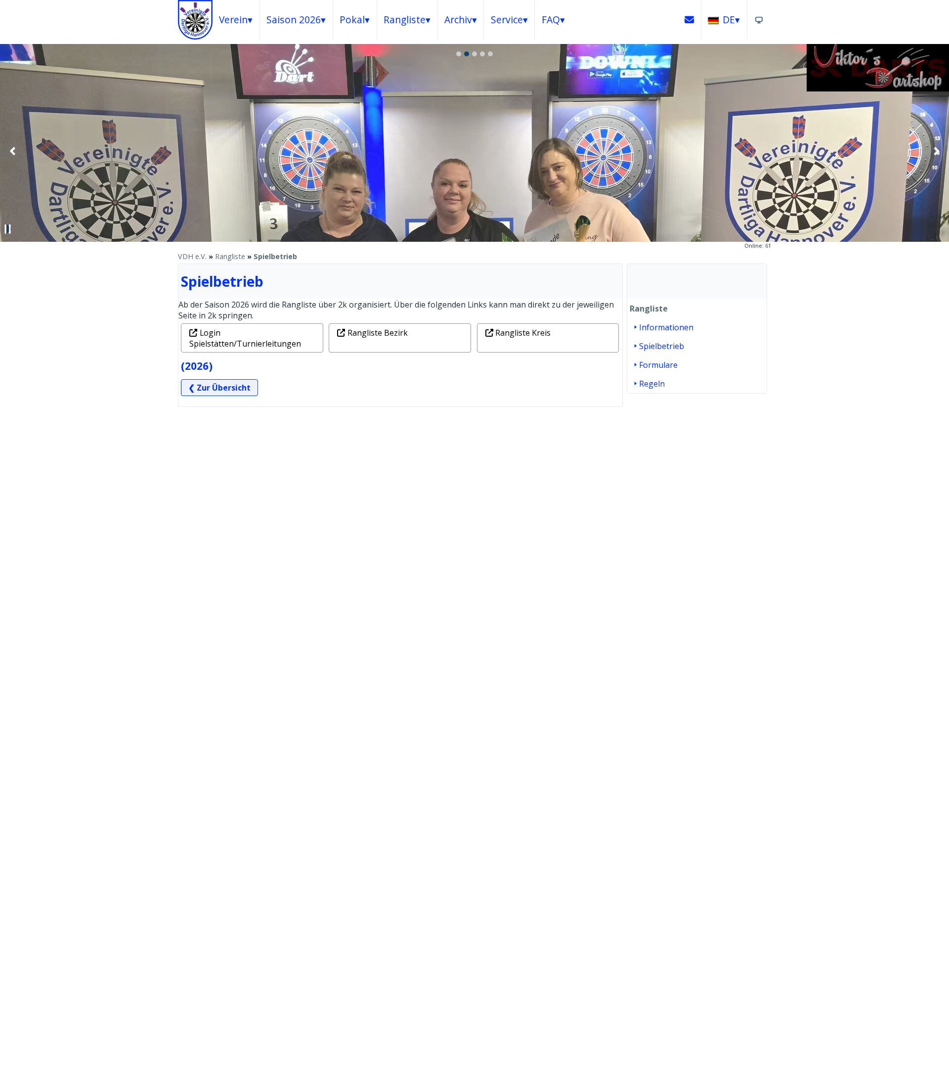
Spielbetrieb (275, 256)
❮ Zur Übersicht (219, 387)
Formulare (658, 364)
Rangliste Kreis (523, 332)
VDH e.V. (192, 256)
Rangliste (230, 256)
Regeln (652, 383)
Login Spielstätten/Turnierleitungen (245, 338)
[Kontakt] (689, 20)
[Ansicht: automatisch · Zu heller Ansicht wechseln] (759, 19)
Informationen (666, 327)
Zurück (13, 151)
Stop (8, 229)
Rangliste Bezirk (377, 332)
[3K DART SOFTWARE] (878, 88)
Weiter (936, 151)
